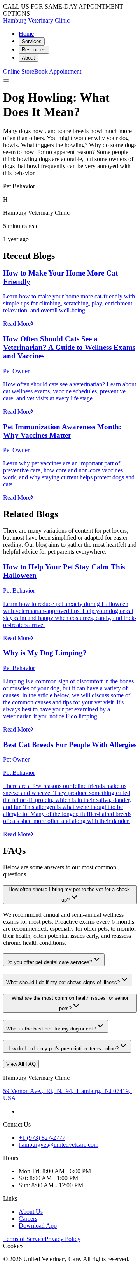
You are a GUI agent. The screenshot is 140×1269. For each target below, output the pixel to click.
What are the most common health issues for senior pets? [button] (70, 1003)
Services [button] (32, 41)
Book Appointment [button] (57, 71)
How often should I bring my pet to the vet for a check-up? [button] (70, 894)
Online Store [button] (18, 71)
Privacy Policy (62, 1239)
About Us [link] (31, 1211)
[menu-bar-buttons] (6, 80)
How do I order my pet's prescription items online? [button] (62, 1048)
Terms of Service (24, 1239)
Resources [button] (34, 50)
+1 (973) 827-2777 (42, 1137)
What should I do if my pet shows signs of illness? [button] (63, 982)
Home (26, 33)
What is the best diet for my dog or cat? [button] (51, 1029)
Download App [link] (38, 1225)
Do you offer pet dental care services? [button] (49, 962)
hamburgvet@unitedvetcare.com (58, 1144)
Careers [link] (28, 1218)
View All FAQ (21, 1064)
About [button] (28, 58)
